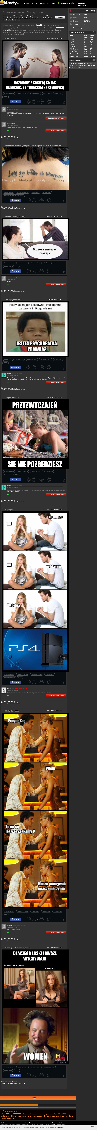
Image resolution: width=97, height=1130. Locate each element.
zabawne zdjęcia (8, 1116)
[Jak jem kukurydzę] (34, 434)
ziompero (76, 64)
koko (72, 41)
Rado (72, 48)
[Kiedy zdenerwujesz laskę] (34, 239)
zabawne (70, 1114)
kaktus (73, 46)
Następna (36, 1098)
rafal (72, 44)
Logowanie (81, 3)
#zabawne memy (22, 263)
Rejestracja (81, 6)
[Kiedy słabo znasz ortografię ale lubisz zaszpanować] (34, 168)
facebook (3, 1118)
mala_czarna (74, 50)
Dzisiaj (86, 56)
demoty (47, 1116)
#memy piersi (8, 1070)
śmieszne (34, 1114)
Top (26, 3)
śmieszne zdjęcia (8, 28)
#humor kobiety (35, 263)
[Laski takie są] (34, 65)
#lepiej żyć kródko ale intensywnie (13, 195)
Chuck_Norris (75, 51)
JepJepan (16, 925)
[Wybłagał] (34, 591)
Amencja (80, 65)
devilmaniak (84, 64)
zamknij (93, 1126)
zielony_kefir (17, 688)
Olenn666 (72, 67)
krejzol (73, 39)
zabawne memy (43, 1114)
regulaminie (61, 1127)
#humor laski (57, 93)
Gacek (71, 64)
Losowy (35, 3)
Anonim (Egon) (11, 123)
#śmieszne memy (9, 93)
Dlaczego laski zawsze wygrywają (18, 948)
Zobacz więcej (77, 28)
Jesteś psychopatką (12, 300)
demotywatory (26, 28)
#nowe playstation (9, 677)
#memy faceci (35, 93)
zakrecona (75, 53)
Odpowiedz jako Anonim (56, 118)
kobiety (3, 1114)
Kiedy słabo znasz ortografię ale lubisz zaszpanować (25, 146)
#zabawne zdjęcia (18, 359)
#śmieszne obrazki (23, 93)
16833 (85, 14)
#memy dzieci (58, 359)
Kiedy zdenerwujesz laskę (15, 217)
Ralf (85, 65)
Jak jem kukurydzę (12, 398)
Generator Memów (66, 3)
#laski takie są (58, 911)
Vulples (78, 67)
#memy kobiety (8, 192)
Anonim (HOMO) (12, 277)
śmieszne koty (66, 1116)
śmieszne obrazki (37, 1116)
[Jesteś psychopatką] (34, 329)
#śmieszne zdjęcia (49, 263)
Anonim (73, 38)
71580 (85, 17)
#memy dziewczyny (22, 192)
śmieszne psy (55, 1116)
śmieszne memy (13, 1113)
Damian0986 (91, 65)
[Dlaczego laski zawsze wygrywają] (34, 1007)
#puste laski (35, 192)
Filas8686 (92, 64)
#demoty (6, 359)
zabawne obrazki (26, 1114)
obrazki (38, 25)
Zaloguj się (4, 138)
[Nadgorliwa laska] (34, 811)
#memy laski (46, 93)
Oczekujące (51, 3)
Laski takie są (10, 38)
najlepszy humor (22, 1116)
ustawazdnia (73, 65)
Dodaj (42, 3)
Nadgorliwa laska (12, 711)
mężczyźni (62, 1114)
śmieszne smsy (11, 1118)
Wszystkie (93, 56)
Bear (72, 43)
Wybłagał (9, 510)
